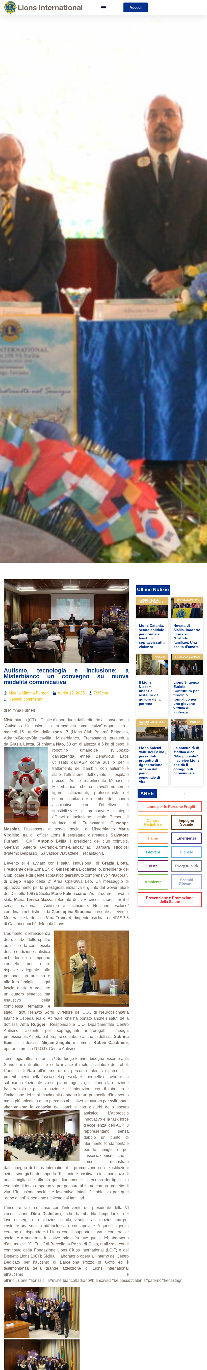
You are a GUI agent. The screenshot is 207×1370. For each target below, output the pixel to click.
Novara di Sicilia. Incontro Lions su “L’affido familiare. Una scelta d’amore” (186, 636)
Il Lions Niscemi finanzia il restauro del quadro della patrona (150, 693)
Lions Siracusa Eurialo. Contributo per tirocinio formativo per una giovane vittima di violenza (186, 697)
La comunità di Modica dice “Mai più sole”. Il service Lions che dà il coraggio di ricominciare (186, 760)
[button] (103, 7)
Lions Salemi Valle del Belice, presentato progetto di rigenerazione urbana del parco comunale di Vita (152, 765)
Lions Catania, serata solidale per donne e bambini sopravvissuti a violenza (152, 636)
